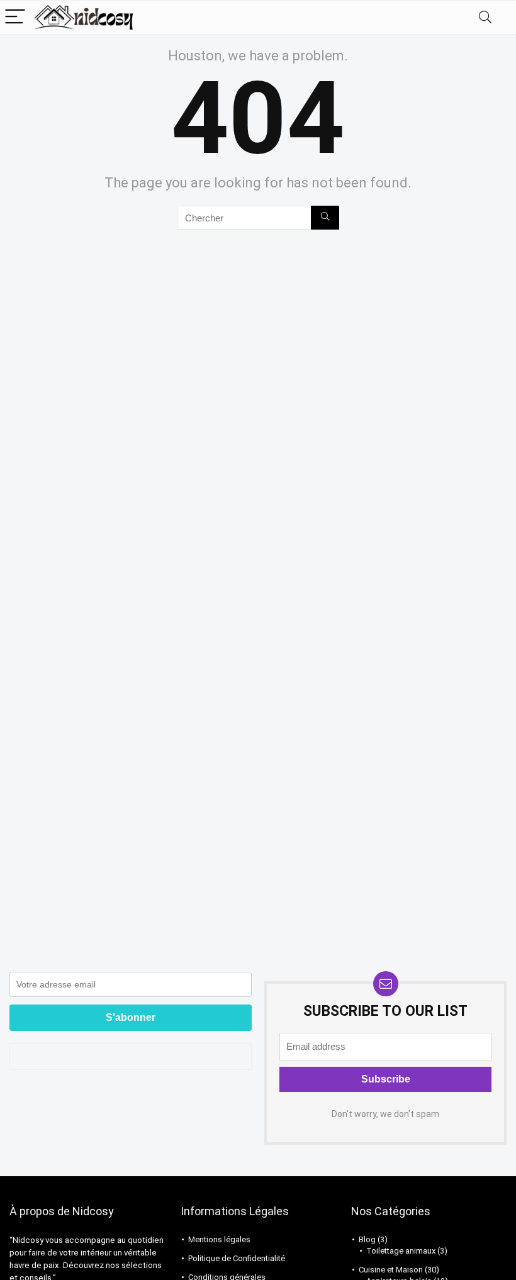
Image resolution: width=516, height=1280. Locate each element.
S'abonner (130, 1017)
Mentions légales (219, 1239)
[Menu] (15, 17)
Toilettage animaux (400, 1250)
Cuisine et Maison (391, 1269)
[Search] (485, 17)
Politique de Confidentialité (236, 1258)
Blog (367, 1239)
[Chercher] (325, 218)
